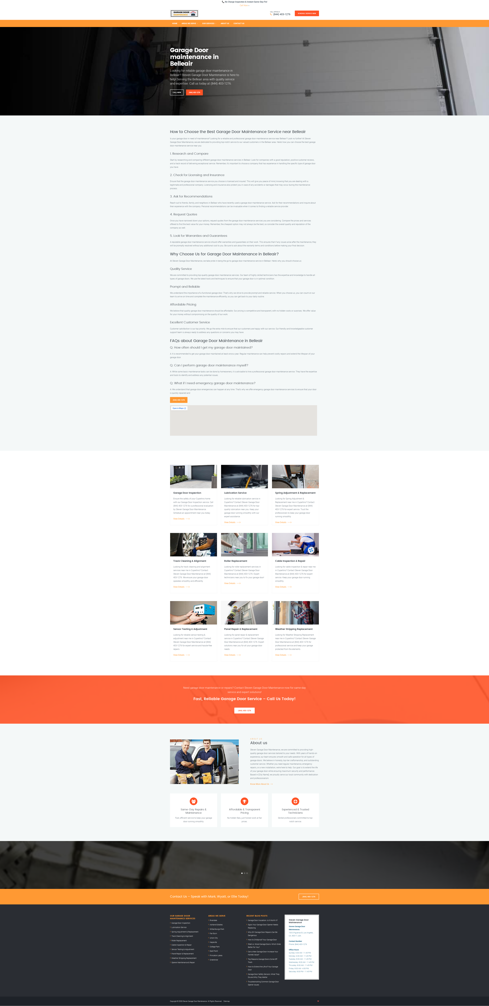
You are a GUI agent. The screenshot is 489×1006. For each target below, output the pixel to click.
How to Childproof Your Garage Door (262, 939)
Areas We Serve (189, 23)
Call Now (244, 5)
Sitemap (226, 1001)
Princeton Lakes (216, 955)
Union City (214, 938)
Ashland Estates (216, 924)
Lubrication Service (179, 927)
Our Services (208, 23)
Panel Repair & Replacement (183, 953)
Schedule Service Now (307, 13)
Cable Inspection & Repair (182, 945)
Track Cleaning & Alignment (182, 936)
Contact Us (239, 23)
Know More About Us (259, 784)
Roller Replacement (179, 940)
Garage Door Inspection (181, 923)
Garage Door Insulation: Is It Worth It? (263, 920)
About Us (225, 23)
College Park (215, 946)
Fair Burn (213, 933)
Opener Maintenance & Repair (183, 962)
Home (174, 23)
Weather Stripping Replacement (184, 958)
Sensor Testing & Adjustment (183, 949)
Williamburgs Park (217, 929)
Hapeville (213, 942)
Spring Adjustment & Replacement (185, 932)
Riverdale (213, 920)
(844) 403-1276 (281, 14)
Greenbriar (214, 960)
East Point (214, 951)
